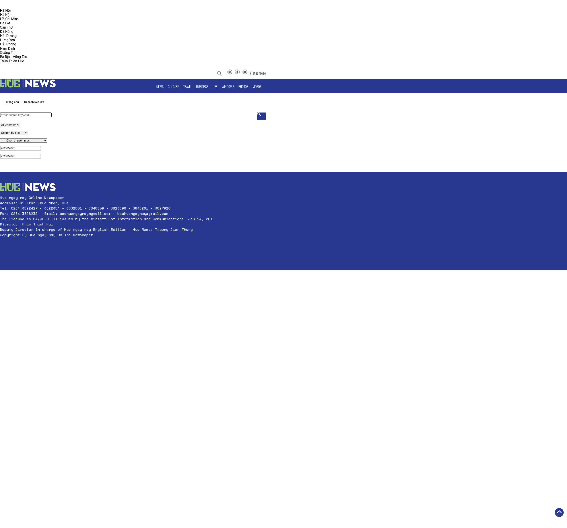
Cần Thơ (6, 27)
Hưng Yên (7, 40)
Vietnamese (258, 73)
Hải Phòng (8, 44)
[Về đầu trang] (559, 512)
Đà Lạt (5, 23)
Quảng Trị (7, 52)
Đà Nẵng (6, 31)
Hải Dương (8, 36)
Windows (228, 86)
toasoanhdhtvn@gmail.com (39, 4)
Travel (187, 86)
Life (215, 86)
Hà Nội (5, 15)
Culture (173, 86)
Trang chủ (12, 102)
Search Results (34, 102)
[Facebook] (237, 73)
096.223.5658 (9, 4)
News (159, 86)
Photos (243, 86)
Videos (257, 86)
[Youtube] (245, 73)
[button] (107, 245)
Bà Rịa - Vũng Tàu (13, 57)
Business (202, 86)
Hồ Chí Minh (9, 19)
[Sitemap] (230, 73)
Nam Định (7, 48)
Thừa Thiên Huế (12, 61)
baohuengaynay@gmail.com (85, 213)
